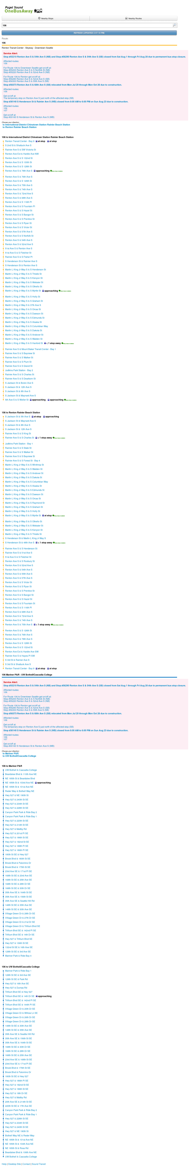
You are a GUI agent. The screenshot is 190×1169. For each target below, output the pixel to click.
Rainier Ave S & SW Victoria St (20, 149)
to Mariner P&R (11, 753)
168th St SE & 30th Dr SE (17, 888)
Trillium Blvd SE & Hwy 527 (18, 991)
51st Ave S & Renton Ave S (18, 248)
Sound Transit (39, 1164)
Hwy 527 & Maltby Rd (16, 829)
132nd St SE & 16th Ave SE (19, 947)
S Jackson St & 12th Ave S (18, 387)
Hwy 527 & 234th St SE (16, 803)
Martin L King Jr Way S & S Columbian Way (26, 326)
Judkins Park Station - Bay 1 (19, 443)
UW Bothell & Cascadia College (21, 770)
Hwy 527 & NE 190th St (17, 795)
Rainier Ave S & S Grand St (18, 365)
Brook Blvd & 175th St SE (17, 867)
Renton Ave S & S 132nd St (19, 158)
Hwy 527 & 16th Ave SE (17, 983)
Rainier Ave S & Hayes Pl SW (20, 655)
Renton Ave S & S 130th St (18, 162)
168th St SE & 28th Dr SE (17, 883)
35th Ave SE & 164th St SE (18, 892)
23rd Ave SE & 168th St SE (18, 1059)
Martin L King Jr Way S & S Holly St (22, 296)
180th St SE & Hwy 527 (16, 854)
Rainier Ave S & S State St (18, 447)
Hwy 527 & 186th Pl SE (16, 850)
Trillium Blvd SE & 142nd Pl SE (20, 930)
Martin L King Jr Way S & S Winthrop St (24, 464)
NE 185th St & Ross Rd (16, 1148)
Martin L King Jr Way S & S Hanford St (24, 343)
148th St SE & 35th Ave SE (18, 905)
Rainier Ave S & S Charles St (19, 374)
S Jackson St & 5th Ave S (17, 416)
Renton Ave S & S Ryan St (18, 223)
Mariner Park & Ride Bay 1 (18, 970)
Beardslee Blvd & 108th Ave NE (21, 1152)
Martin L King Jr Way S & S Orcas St (23, 309)
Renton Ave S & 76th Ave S (18, 176)
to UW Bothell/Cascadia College (19, 755)
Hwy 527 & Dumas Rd (16, 987)
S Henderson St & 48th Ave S (19, 542)
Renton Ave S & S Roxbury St (20, 561)
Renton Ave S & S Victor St (18, 227)
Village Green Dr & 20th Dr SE (20, 1008)
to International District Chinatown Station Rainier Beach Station (36, 124)
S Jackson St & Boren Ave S (19, 382)
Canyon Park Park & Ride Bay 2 (21, 812)
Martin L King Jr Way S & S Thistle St (23, 273)
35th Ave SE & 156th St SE (18, 896)
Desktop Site (14, 1164)
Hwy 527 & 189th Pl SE (16, 846)
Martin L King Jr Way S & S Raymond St (25, 502)
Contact (26, 1164)
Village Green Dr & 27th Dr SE (20, 917)
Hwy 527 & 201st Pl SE (16, 833)
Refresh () (89, 33)
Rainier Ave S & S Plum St (18, 361)
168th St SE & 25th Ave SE (18, 879)
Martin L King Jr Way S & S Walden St (23, 338)
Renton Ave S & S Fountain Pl (20, 206)
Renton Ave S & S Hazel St (18, 210)
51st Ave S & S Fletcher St (18, 252)
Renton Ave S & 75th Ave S (18, 185)
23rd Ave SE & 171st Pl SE (18, 871)
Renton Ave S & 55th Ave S (18, 573)
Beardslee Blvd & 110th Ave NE (21, 774)
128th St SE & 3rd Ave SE (18, 951)
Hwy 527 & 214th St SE (16, 824)
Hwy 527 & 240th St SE (16, 799)
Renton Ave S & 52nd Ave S (19, 244)
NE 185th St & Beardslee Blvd (20, 778)
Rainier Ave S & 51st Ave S (18, 552)
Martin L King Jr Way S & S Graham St (24, 300)
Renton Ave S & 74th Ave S (18, 189)
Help (4, 1164)
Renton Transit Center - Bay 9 (19, 141)
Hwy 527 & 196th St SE (16, 837)
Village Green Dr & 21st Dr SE (20, 922)
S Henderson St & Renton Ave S (21, 265)
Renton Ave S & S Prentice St (19, 218)
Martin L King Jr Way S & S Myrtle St (23, 290)
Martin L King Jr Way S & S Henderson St (25, 269)
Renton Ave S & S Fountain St (20, 603)
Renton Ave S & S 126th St (18, 180)
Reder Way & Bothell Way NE (19, 791)
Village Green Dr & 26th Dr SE (20, 1017)
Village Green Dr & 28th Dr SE (20, 913)
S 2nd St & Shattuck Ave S (18, 145)
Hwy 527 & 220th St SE (16, 820)
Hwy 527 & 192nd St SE (17, 841)
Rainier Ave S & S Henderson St (21, 548)
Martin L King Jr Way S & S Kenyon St (24, 278)
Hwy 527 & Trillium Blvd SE (18, 938)
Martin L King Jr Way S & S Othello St (23, 286)
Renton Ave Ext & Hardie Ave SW (22, 651)
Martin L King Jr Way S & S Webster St (24, 282)
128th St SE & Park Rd (16, 979)
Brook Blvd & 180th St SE (17, 858)
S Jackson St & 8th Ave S (17, 391)
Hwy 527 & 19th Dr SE (16, 1093)
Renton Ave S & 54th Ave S (18, 240)
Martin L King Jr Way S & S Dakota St (23, 330)
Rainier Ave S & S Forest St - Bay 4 (22, 460)
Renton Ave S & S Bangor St (19, 214)
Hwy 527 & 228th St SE (16, 807)
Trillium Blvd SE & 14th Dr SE (19, 934)
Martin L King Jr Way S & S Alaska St (23, 322)
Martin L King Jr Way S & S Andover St (24, 334)
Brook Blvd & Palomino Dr (18, 862)
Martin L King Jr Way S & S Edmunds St (24, 317)
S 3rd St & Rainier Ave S (17, 659)
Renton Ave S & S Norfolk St (19, 235)
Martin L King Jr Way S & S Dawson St (24, 313)
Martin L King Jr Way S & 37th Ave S (23, 305)
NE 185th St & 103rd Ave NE (19, 782)
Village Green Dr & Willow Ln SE (21, 1013)
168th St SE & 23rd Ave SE (18, 875)
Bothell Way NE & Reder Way (19, 1135)
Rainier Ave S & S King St (18, 433)
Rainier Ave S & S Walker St (19, 357)
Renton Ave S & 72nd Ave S (19, 193)
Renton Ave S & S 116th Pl (18, 202)
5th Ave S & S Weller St (17, 399)
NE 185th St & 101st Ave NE (19, 786)
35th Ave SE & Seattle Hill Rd (19, 900)
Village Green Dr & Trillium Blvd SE (22, 926)
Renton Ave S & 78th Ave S (18, 170)
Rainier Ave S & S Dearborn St (20, 378)
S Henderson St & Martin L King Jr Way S (25, 538)
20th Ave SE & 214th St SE (18, 1101)
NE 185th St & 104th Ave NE (19, 1143)
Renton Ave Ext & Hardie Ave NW (22, 153)
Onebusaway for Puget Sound (22, 8)
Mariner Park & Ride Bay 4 (18, 955)
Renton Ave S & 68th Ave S (18, 197)
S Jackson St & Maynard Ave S (20, 395)
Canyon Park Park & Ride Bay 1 (21, 816)
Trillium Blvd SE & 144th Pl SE (20, 1004)
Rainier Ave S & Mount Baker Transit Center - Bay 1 (30, 349)
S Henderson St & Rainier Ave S (21, 261)
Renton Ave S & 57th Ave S (18, 231)
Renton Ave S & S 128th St (18, 166)
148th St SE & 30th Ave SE (18, 909)
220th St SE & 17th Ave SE (18, 1105)
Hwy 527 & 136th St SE (16, 943)
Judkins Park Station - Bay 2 (19, 370)
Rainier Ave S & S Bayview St (20, 353)
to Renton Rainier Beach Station (20, 127)
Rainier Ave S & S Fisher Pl (19, 256)
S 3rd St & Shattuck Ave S (18, 664)
